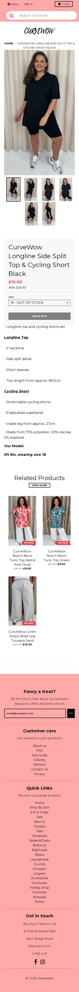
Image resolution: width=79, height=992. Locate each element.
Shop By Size (39, 807)
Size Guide (39, 755)
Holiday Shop (39, 888)
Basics (39, 854)
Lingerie (39, 873)
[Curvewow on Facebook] (35, 962)
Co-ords (39, 864)
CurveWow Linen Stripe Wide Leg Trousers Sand (22, 636)
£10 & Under (40, 812)
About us (39, 746)
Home (8, 43)
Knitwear (39, 897)
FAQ (39, 750)
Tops (39, 831)
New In (39, 822)
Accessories (39, 878)
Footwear (39, 892)
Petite (39, 902)
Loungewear (39, 859)
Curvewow (45, 978)
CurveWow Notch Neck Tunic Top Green (56, 555)
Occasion (39, 869)
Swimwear (39, 883)
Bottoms (39, 845)
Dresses (40, 826)
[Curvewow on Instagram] (42, 962)
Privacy (39, 774)
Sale (39, 817)
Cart (66, 4)
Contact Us (39, 769)
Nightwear (39, 850)
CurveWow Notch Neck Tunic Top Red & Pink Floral (22, 557)
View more (39, 485)
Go (71, 713)
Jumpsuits (39, 836)
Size (11, 297)
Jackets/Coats (39, 840)
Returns (40, 764)
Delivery (39, 760)
